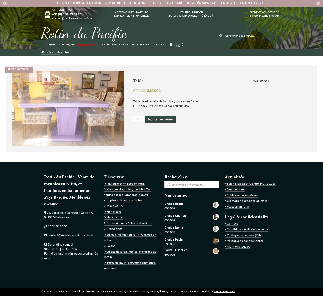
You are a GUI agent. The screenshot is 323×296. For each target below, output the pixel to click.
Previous (5, 3)
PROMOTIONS (88, 44)
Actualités (140, 44)
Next (318, 3)
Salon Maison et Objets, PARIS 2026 (251, 183)
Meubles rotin (52, 52)
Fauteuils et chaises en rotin (126, 183)
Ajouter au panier (160, 119)
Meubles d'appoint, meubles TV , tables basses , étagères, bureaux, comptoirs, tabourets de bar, (127, 195)
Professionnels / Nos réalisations (129, 223)
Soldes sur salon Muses (242, 195)
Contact (159, 44)
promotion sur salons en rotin (247, 201)
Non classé (114, 211)
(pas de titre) (236, 189)
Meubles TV (115, 206)
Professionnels (114, 44)
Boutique (67, 44)
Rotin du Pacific (84, 32)
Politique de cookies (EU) (244, 235)
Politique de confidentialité (245, 241)
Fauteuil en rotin (238, 206)
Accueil (49, 44)
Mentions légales (238, 246)
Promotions (114, 229)
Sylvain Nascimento (224, 292)
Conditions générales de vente (247, 229)
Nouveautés (115, 217)
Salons (111, 246)
